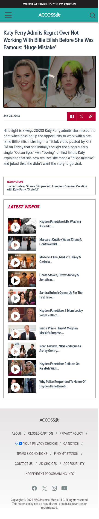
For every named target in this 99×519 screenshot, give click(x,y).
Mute (20, 100)
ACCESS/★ (49, 15)
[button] (6, 15)
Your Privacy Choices (40, 444)
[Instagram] (54, 488)
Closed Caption (40, 433)
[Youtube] (64, 488)
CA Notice (71, 444)
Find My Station (66, 454)
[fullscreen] (86, 100)
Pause (12, 100)
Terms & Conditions (32, 454)
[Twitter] (44, 488)
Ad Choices (48, 464)
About (16, 433)
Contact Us (24, 464)
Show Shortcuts (72, 100)
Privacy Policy (71, 433)
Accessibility (74, 464)
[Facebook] (34, 488)
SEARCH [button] (93, 15)
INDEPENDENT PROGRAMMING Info (49, 474)
